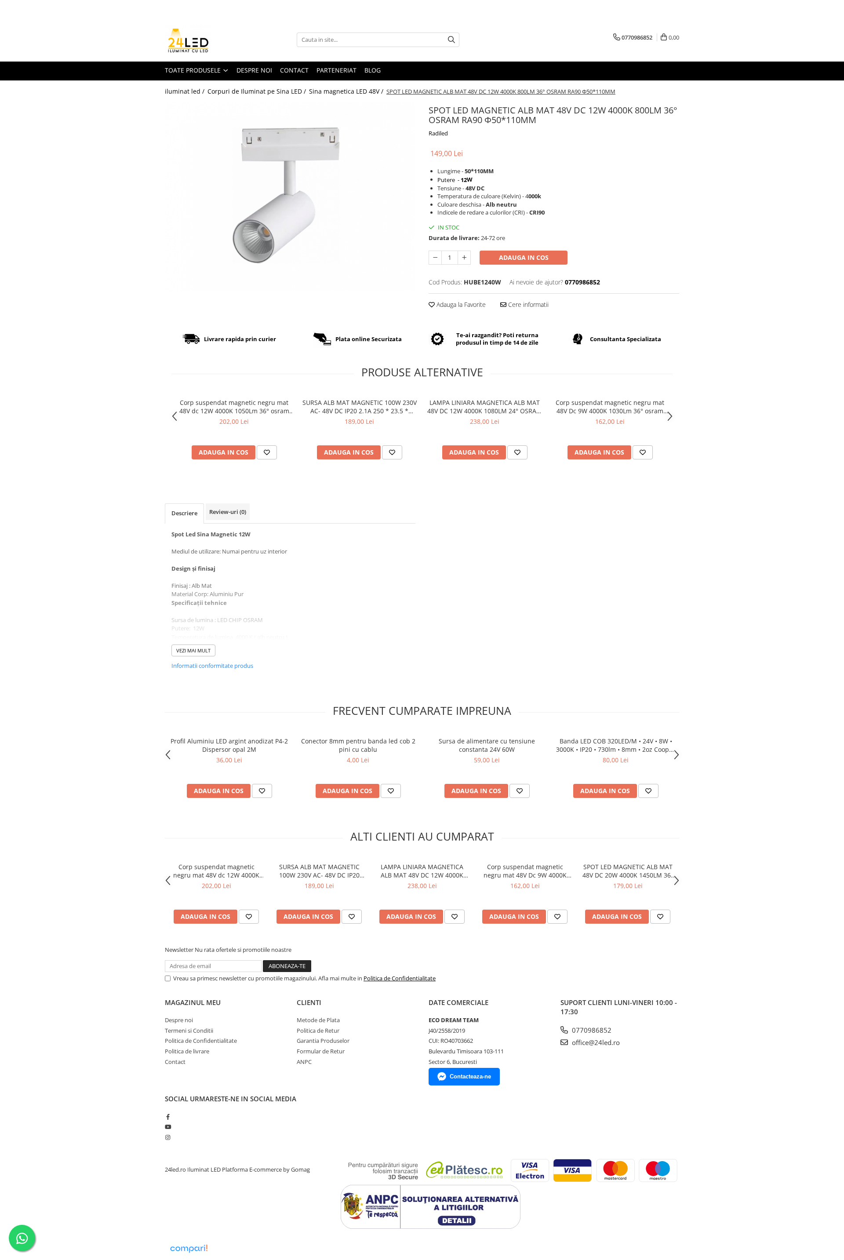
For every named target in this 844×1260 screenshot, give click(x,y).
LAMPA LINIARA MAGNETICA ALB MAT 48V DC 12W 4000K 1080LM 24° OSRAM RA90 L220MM (484, 406)
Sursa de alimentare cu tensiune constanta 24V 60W (487, 745)
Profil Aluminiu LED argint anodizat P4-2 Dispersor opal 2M (229, 745)
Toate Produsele (193, 70)
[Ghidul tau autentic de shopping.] (188, 1249)
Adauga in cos (524, 257)
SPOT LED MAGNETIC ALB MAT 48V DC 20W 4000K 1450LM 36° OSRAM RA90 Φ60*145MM (627, 871)
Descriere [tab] (184, 513)
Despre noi (254, 70)
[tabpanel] (290, 196)
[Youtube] (168, 1127)
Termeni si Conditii (189, 1030)
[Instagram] (168, 1137)
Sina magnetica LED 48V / (347, 91)
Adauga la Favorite (460, 304)
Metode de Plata (318, 1020)
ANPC (304, 1062)
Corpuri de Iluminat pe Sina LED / (257, 91)
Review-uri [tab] (227, 512)
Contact (294, 70)
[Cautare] (451, 40)
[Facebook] (168, 1117)
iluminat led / (185, 91)
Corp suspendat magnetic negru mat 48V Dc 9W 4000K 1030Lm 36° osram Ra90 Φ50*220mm (610, 406)
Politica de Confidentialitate (400, 978)
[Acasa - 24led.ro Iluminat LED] (209, 39)
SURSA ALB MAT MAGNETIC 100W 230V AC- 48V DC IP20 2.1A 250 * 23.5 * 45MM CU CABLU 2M (359, 406)
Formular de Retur (321, 1051)
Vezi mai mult (193, 650)
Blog (372, 70)
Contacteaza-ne (470, 1076)
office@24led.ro (595, 1042)
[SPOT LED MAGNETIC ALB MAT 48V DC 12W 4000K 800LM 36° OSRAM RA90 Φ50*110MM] (290, 196)
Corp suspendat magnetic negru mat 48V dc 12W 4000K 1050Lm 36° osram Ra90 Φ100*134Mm (234, 406)
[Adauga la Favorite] (267, 452)
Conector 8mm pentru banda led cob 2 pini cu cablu (358, 745)
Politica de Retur (318, 1030)
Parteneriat (336, 70)
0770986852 (590, 1030)
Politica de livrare (187, 1051)
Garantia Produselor (323, 1041)
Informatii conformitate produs (212, 666)
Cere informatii (527, 304)
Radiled (438, 133)
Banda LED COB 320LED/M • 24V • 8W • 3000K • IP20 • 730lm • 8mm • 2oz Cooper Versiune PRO (615, 745)
